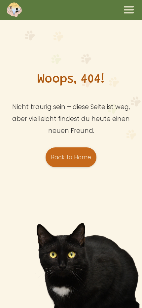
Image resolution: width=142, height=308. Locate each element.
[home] (14, 10)
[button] (129, 10)
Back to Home (71, 157)
